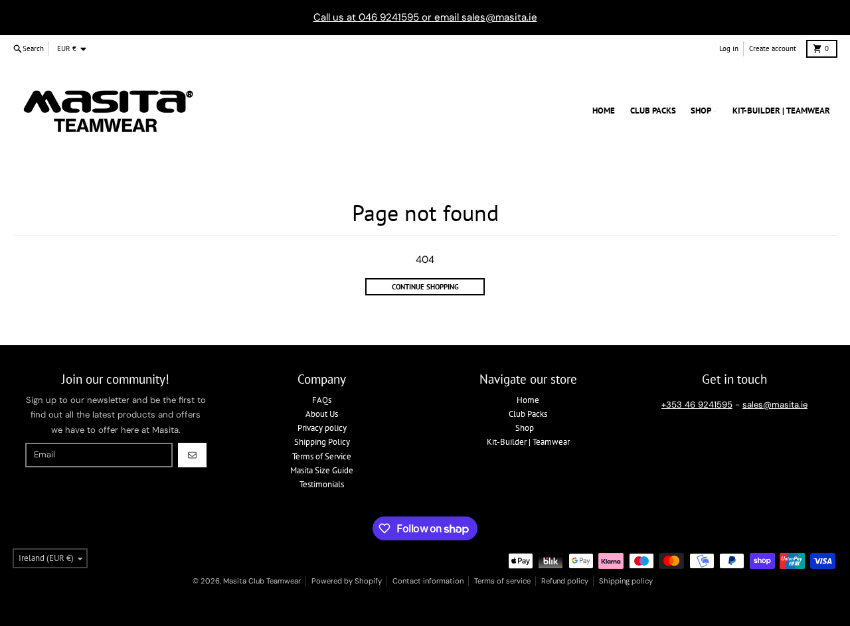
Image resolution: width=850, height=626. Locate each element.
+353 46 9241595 (696, 404)
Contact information (428, 581)
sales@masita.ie (775, 404)
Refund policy (564, 581)
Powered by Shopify (346, 581)
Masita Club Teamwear (262, 581)
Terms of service (502, 581)
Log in (728, 48)
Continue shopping (425, 286)
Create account (772, 48)
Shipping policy (626, 581)
